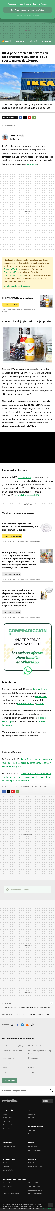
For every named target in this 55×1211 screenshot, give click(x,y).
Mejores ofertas (46, 41)
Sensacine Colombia (35, 1190)
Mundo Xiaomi (8, 1128)
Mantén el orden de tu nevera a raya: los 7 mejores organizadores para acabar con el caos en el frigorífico (27, 763)
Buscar (51, 1090)
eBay (5, 1068)
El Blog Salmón (33, 1163)
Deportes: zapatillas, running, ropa (39, 1051)
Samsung (6, 1063)
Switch (31, 1068)
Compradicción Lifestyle (14, 275)
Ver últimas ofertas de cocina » (17, 286)
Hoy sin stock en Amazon (11, 574)
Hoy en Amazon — (12, 536)
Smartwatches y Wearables (13, 1050)
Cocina (14, 786)
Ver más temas (9, 1081)
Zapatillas (8, 41)
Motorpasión (32, 1147)
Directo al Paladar (9, 1147)
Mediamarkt (32, 41)
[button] (16, 135)
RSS (27, 1024)
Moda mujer (33, 1058)
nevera (44, 786)
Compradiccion (8, 1170)
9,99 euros (32, 163)
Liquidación (20, 41)
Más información (46, 1208)
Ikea (35, 786)
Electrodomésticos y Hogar (13, 1046)
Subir (45, 1101)
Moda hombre (8, 1058)
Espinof (30, 1134)
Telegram (8, 269)
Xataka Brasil (7, 1186)
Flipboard (29, 117)
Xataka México (8, 1183)
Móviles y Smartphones (37, 1046)
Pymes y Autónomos (35, 1166)
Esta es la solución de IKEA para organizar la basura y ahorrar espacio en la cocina (28, 1008)
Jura (4, 1072)
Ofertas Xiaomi (26, 1014)
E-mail (34, 117)
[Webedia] (10, 1102)
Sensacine (31, 1130)
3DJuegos (31, 1114)
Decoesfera (6, 1166)
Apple (30, 1063)
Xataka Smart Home (9, 1125)
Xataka (5, 1114)
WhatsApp (7, 721)
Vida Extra (31, 1118)
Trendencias (24, 786)
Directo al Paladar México (11, 1193)
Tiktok (32, 1024)
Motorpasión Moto (34, 1150)
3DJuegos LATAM (34, 1183)
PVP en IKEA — (10, 304)
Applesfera (6, 1121)
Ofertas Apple (41, 1014)
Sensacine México (34, 1186)
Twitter (25, 117)
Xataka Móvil (7, 1118)
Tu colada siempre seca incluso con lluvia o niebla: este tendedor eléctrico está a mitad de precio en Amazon (26, 777)
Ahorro (31, 1072)
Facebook (20, 117)
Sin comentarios (11, 117)
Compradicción (10, 272)
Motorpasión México (35, 1193)
